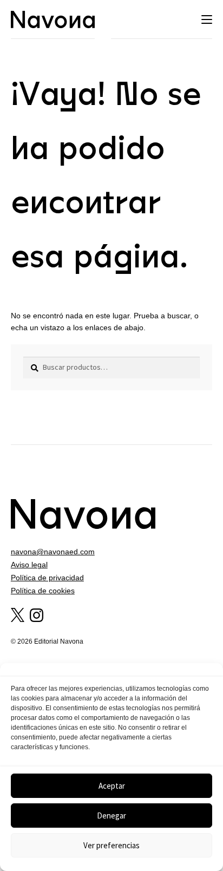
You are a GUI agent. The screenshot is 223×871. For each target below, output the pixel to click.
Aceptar (112, 786)
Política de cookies (43, 590)
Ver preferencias (111, 845)
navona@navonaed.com (53, 551)
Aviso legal (29, 564)
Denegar (111, 815)
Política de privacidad (47, 577)
